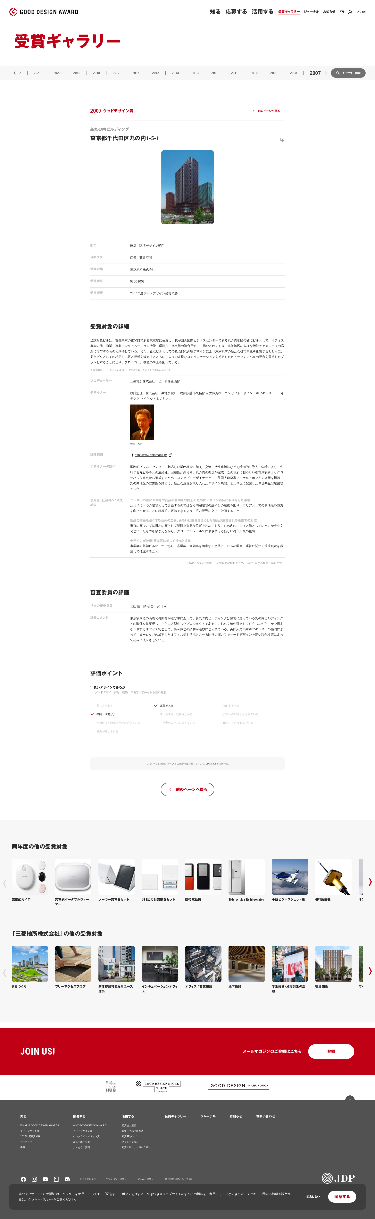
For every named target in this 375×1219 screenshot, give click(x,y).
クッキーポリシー (40, 1199)
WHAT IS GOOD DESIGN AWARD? (39, 1125)
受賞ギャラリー (175, 1116)
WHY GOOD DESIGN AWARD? (90, 1125)
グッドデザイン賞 (30, 1131)
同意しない (313, 1196)
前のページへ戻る (269, 110)
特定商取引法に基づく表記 (179, 1179)
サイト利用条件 (88, 1179)
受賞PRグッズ (129, 1136)
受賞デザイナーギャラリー (136, 1147)
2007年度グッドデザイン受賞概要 (154, 293)
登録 (331, 1051)
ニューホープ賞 (81, 1142)
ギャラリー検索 (351, 73)
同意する (342, 1196)
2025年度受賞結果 (30, 1136)
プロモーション (130, 1142)
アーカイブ (26, 1142)
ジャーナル (208, 1116)
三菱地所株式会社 (142, 269)
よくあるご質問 (81, 1147)
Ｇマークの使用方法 (132, 1131)
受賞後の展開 (129, 1125)
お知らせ (236, 1116)
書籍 (22, 1147)
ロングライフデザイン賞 (86, 1136)
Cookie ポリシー (147, 1179)
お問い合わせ (265, 1116)
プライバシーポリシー (117, 1179)
